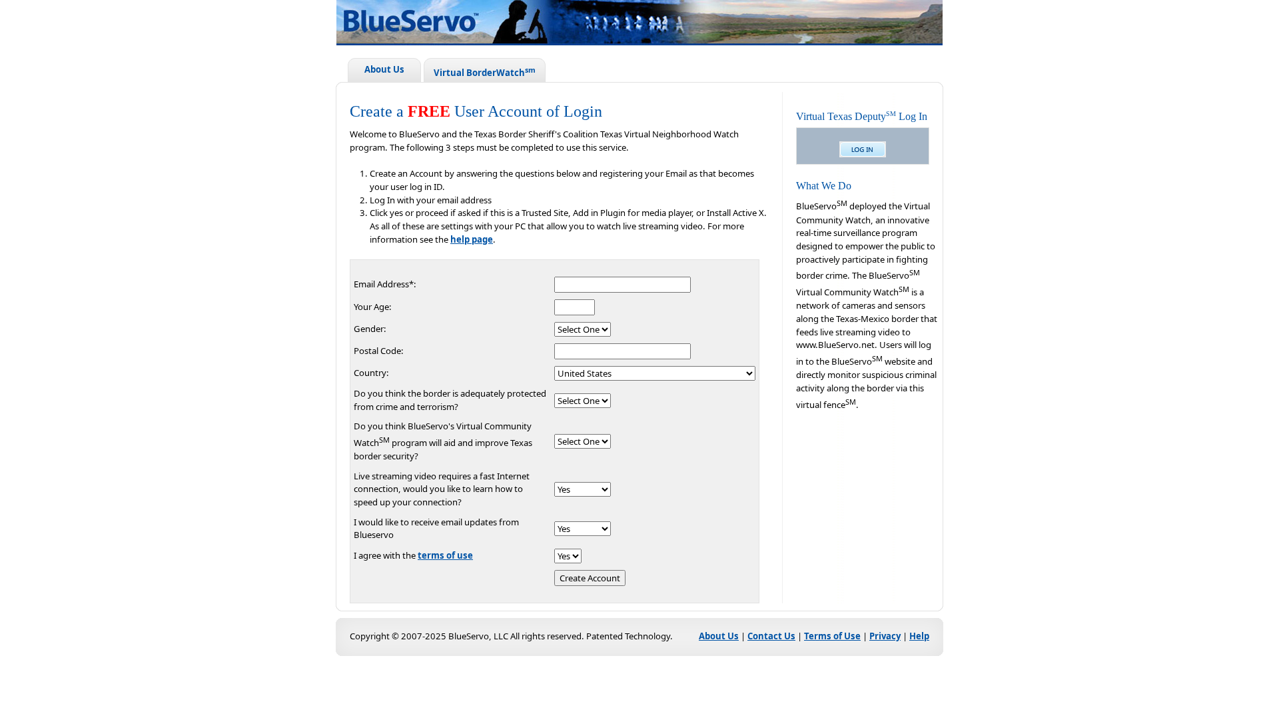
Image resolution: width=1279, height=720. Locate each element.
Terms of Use (832, 636)
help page (471, 239)
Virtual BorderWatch (485, 72)
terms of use (445, 555)
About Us (384, 69)
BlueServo (659, 24)
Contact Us (771, 636)
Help (919, 636)
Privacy (885, 636)
